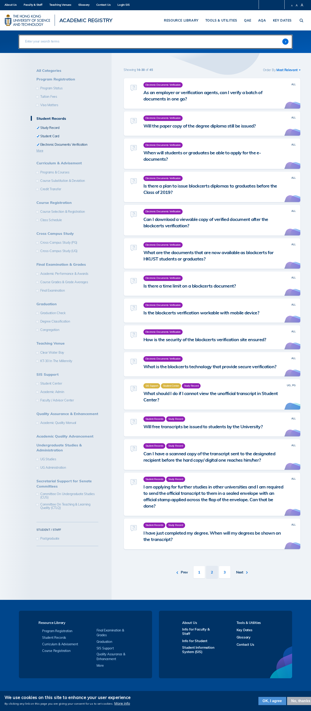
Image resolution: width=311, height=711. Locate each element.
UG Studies (48, 459)
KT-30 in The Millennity (56, 361)
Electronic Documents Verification (63, 144)
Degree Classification (55, 321)
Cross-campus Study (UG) (58, 251)
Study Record (49, 128)
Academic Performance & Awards (64, 273)
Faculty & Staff (33, 4)
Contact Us (103, 4)
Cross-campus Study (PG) (58, 242)
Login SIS (123, 4)
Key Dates (282, 20)
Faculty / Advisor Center (57, 400)
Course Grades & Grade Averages (64, 282)
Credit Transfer (50, 189)
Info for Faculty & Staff (196, 631)
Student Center (51, 383)
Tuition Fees (48, 96)
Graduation (104, 642)
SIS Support (105, 648)
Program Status (51, 88)
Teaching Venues (60, 4)
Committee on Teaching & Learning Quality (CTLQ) (65, 506)
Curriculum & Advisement (60, 644)
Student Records (54, 638)
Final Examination (52, 290)
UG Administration (53, 467)
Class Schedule (51, 220)
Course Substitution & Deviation (62, 181)
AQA (262, 20)
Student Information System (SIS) (198, 649)
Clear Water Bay (52, 352)
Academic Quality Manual (58, 423)
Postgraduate (49, 538)
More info (122, 703)
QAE (247, 20)
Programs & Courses (54, 172)
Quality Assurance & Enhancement (111, 656)
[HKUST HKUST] (27, 20)
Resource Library (181, 20)
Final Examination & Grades (110, 632)
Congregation (49, 330)
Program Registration (57, 631)
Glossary (84, 4)
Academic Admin (52, 392)
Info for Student (194, 641)
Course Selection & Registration (62, 211)
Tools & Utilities (221, 20)
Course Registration (56, 651)
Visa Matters (49, 105)
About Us (11, 4)
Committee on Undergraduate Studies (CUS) (67, 495)
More (39, 150)
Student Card (49, 136)
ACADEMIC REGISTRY (85, 20)
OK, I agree (272, 701)
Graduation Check (53, 313)
